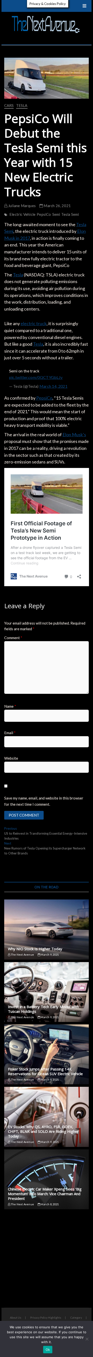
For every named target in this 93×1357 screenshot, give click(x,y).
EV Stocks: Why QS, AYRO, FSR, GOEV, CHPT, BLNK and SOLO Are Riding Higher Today (43, 1131)
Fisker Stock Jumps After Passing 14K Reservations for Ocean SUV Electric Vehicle (45, 1071)
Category (76, 1317)
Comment (13, 637)
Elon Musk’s (74, 434)
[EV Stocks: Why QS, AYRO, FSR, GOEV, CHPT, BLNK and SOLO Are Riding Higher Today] (46, 1117)
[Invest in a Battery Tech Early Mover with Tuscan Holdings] (46, 992)
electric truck (34, 323)
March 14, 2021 (53, 386)
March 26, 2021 (57, 205)
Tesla (22, 105)
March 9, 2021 (49, 954)
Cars (9, 105)
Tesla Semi (70, 214)
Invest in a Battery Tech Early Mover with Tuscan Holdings (43, 1009)
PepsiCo (44, 214)
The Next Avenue (22, 954)
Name (10, 706)
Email (10, 732)
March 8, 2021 (49, 1204)
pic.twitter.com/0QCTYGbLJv (36, 377)
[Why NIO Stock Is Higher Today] (46, 929)
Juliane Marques (21, 205)
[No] (86, 1338)
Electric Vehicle (22, 214)
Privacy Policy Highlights (45, 1317)
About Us (15, 1317)
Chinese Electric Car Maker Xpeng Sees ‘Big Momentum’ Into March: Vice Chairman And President (45, 1194)
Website (11, 758)
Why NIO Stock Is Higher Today (35, 948)
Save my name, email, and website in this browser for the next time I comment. (43, 801)
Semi (56, 214)
